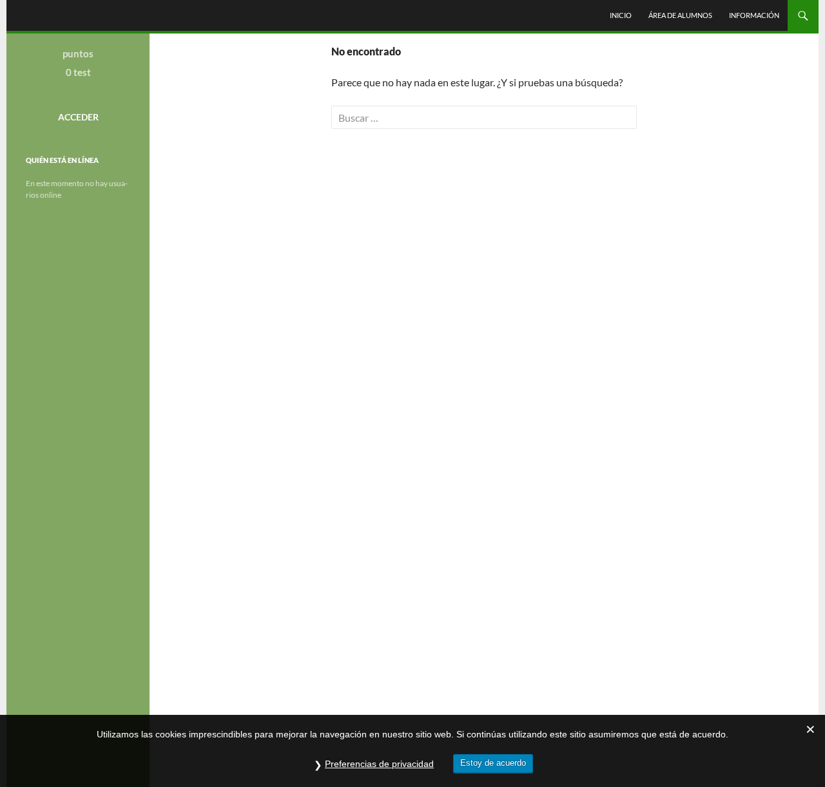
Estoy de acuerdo (493, 763)
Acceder (78, 116)
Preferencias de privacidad (379, 764)
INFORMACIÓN (754, 15)
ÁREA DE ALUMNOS (680, 15)
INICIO (621, 15)
